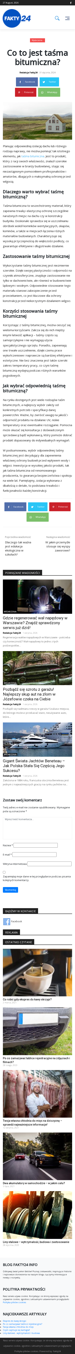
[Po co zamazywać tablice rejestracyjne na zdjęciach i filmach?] (37, 1031)
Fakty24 (57, 1351)
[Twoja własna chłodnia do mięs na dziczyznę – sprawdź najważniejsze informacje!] (37, 1093)
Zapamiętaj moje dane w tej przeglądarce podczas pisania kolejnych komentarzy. (37, 878)
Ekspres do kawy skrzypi (14, 1321)
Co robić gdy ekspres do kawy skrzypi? (27, 999)
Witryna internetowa (15, 864)
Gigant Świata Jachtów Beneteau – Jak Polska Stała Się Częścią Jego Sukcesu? (34, 766)
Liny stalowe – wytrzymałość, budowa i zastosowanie (36, 1242)
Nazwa (8, 845)
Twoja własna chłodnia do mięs (18, 1327)
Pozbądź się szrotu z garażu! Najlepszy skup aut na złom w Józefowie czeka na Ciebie (29, 694)
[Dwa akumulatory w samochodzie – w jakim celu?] (37, 1156)
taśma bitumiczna (32, 156)
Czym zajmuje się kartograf (16, 1330)
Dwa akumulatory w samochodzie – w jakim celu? (34, 1183)
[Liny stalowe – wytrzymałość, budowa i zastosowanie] (37, 1214)
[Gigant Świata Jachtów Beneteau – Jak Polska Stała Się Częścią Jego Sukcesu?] (37, 739)
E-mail (7, 854)
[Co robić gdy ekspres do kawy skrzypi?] (37, 972)
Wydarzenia (37, 40)
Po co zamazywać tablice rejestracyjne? (22, 1324)
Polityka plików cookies (14, 1302)
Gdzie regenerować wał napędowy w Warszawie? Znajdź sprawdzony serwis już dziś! (35, 623)
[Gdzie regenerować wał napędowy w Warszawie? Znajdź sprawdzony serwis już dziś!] (37, 596)
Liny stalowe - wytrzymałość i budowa (21, 1333)
